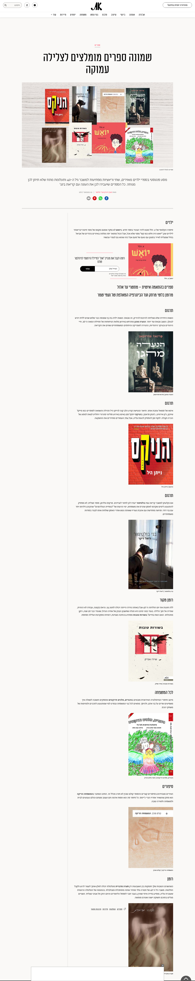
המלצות (112, 909)
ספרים (97, 45)
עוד (54, 14)
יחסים (73, 14)
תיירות (63, 14)
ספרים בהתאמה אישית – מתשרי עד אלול (145, 287)
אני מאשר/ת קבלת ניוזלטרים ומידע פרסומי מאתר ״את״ (117, 275)
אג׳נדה (142, 14)
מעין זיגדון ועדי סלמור (104, 192)
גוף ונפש (94, 14)
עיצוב (113, 14)
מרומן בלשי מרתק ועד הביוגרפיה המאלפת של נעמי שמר (135, 295)
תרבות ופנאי (96, 909)
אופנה (132, 14)
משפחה (83, 14)
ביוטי (122, 14)
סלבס (104, 14)
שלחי (88, 269)
